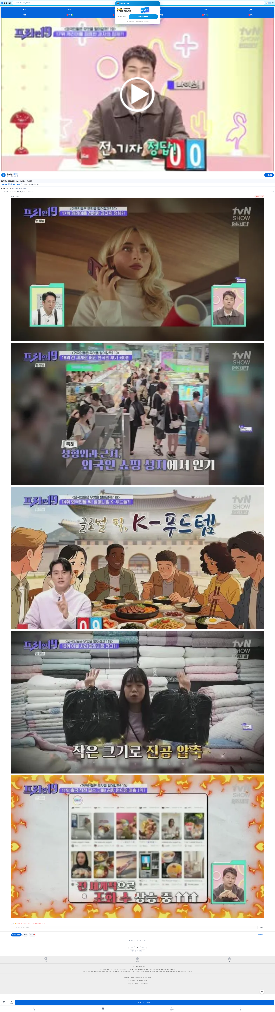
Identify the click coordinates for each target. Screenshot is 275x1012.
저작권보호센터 (132, 980)
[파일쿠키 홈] (6, 3)
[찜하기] (4, 1002)
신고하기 (260, 196)
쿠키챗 (70, 15)
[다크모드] (268, 3)
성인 (250, 15)
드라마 (205, 10)
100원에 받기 (143, 17)
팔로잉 (69, 10)
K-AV (205, 15)
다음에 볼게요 (122, 17)
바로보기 (144, 1002)
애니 (24, 15)
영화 (160, 10)
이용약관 (126, 977)
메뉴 (273, 4)
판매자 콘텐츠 (16, 935)
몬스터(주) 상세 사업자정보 (137, 966)
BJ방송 (160, 15)
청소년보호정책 (147, 977)
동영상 (250, 10)
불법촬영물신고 (142, 980)
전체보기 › (261, 935)
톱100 (24, 10)
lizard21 (10, 174)
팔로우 (32, 935)
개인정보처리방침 (136, 977)
